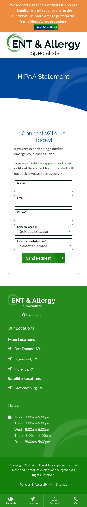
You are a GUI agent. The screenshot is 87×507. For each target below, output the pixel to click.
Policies (25, 484)
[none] (11, 500)
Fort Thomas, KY (27, 348)
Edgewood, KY (25, 359)
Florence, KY (24, 369)
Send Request (38, 258)
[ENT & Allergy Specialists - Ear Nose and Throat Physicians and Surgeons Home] (43, 44)
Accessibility (43, 484)
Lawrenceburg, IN (28, 388)
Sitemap (61, 484)
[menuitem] (11, 500)
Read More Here (46, 27)
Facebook (33, 315)
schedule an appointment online (49, 163)
